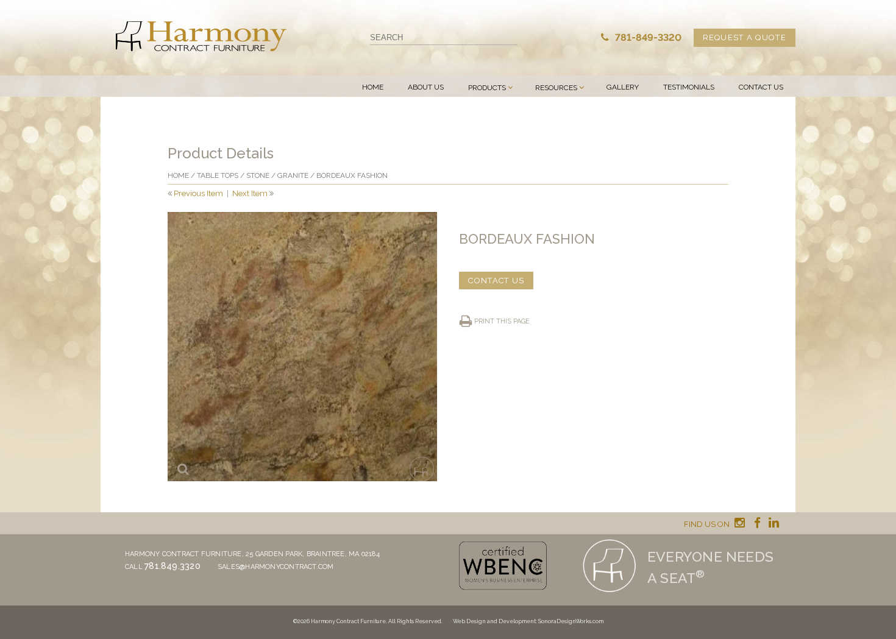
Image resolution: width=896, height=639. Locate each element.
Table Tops (217, 175)
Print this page (502, 321)
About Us (426, 87)
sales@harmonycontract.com (276, 567)
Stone (257, 175)
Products (487, 87)
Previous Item (198, 193)
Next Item (250, 193)
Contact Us (761, 87)
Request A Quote (745, 37)
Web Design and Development (494, 621)
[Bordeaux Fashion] (302, 346)
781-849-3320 (647, 37)
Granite (292, 175)
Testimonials (688, 87)
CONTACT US (496, 280)
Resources (556, 87)
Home (372, 87)
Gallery (622, 87)
